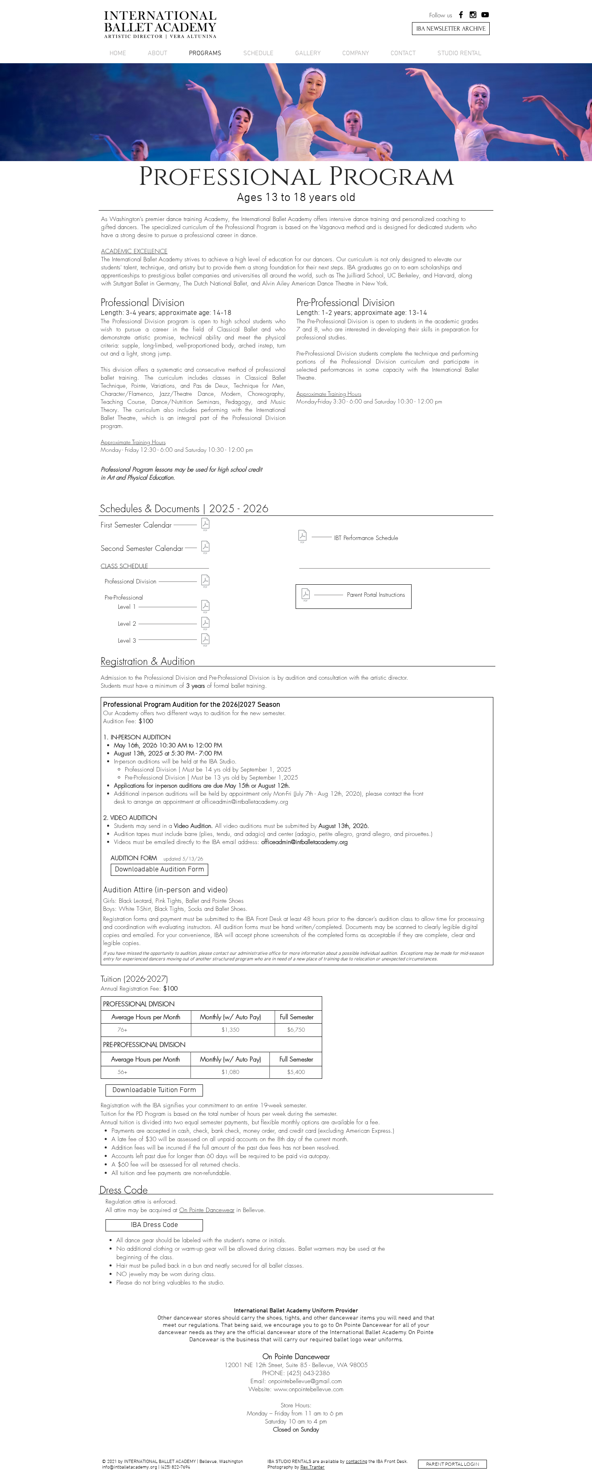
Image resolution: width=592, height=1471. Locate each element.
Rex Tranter (312, 1467)
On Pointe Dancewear (206, 1210)
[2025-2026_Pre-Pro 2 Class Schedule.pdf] (205, 625)
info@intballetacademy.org (129, 1467)
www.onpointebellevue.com (309, 1389)
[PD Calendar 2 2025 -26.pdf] (205, 548)
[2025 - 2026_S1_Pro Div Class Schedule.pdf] (205, 582)
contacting (356, 1462)
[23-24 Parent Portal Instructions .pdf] (306, 596)
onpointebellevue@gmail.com (305, 1381)
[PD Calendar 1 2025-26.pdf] (205, 525)
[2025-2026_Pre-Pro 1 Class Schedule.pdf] (205, 608)
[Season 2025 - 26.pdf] (302, 538)
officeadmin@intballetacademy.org (245, 802)
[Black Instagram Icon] (473, 14)
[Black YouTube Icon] (485, 14)
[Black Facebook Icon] (461, 14)
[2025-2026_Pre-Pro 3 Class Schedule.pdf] (205, 641)
